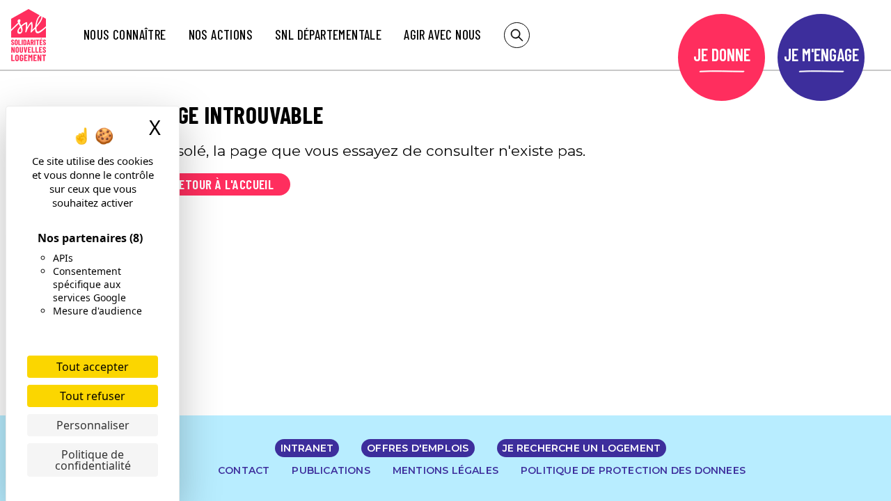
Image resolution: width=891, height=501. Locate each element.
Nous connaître (125, 34)
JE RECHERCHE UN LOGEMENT (582, 448)
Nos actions (221, 34)
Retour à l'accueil (223, 184)
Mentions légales (445, 470)
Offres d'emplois (417, 448)
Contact (243, 470)
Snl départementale (328, 34)
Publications (331, 470)
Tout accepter (92, 366)
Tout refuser (92, 396)
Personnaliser (92, 425)
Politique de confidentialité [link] (93, 460)
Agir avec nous (443, 34)
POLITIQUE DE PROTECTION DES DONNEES (633, 470)
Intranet (307, 448)
